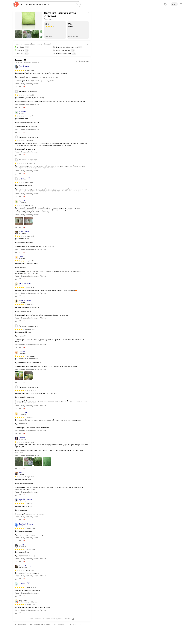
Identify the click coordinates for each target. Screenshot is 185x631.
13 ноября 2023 (30, 528)
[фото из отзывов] (19, 221)
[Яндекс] (16, 4)
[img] (19, 70)
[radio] (16, 87)
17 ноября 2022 (29, 356)
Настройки (61, 625)
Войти (174, 4)
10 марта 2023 (29, 304)
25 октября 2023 (30, 116)
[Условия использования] (87, 45)
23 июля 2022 (29, 417)
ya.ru (74, 625)
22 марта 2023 (29, 236)
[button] (18, 34)
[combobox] (46, 4)
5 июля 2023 (29, 182)
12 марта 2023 (29, 261)
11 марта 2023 (29, 287)
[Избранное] (165, 4)
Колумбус (22, 625)
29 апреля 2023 (30, 549)
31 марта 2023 (29, 477)
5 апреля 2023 (29, 205)
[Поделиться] (88, 12)
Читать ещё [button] (77, 191)
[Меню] (181, 4)
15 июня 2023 (29, 503)
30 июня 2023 (29, 70)
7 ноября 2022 (29, 570)
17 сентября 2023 (30, 587)
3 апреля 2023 (29, 442)
